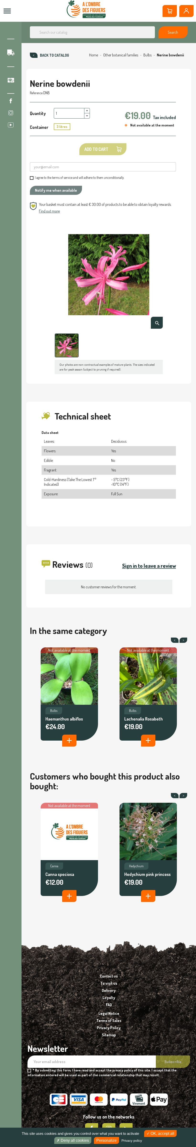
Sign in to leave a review (149, 565)
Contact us (109, 976)
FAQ (109, 1004)
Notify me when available (56, 190)
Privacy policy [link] (131, 1140)
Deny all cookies (74, 1140)
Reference (36, 93)
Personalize (106, 1140)
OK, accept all (162, 1133)
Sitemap (109, 1034)
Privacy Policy (109, 1027)
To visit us (108, 983)
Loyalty (109, 997)
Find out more (49, 211)
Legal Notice (108, 1013)
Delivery (109, 990)
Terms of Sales (108, 1020)
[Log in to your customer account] (186, 11)
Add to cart (96, 149)
